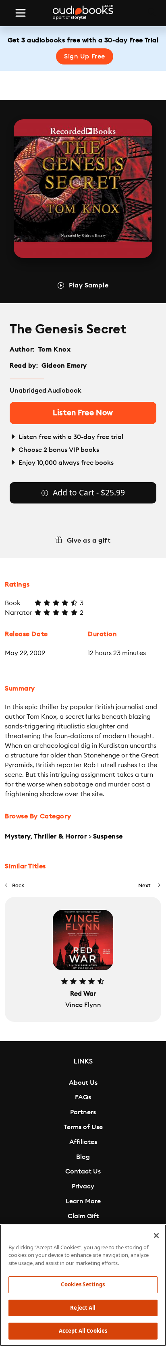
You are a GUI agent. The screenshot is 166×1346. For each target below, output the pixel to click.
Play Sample (88, 285)
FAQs (83, 1097)
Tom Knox (54, 349)
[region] (83, 1285)
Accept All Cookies (83, 1330)
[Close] (156, 1235)
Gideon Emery (64, 365)
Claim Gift (83, 1216)
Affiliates (83, 1142)
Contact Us (83, 1171)
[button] (14, 885)
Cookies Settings (83, 1284)
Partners (83, 1112)
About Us (83, 1083)
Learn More (83, 1201)
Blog (83, 1157)
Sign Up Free (84, 56)
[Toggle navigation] (20, 13)
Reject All (82, 1307)
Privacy (83, 1186)
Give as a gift (89, 540)
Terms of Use (83, 1127)
